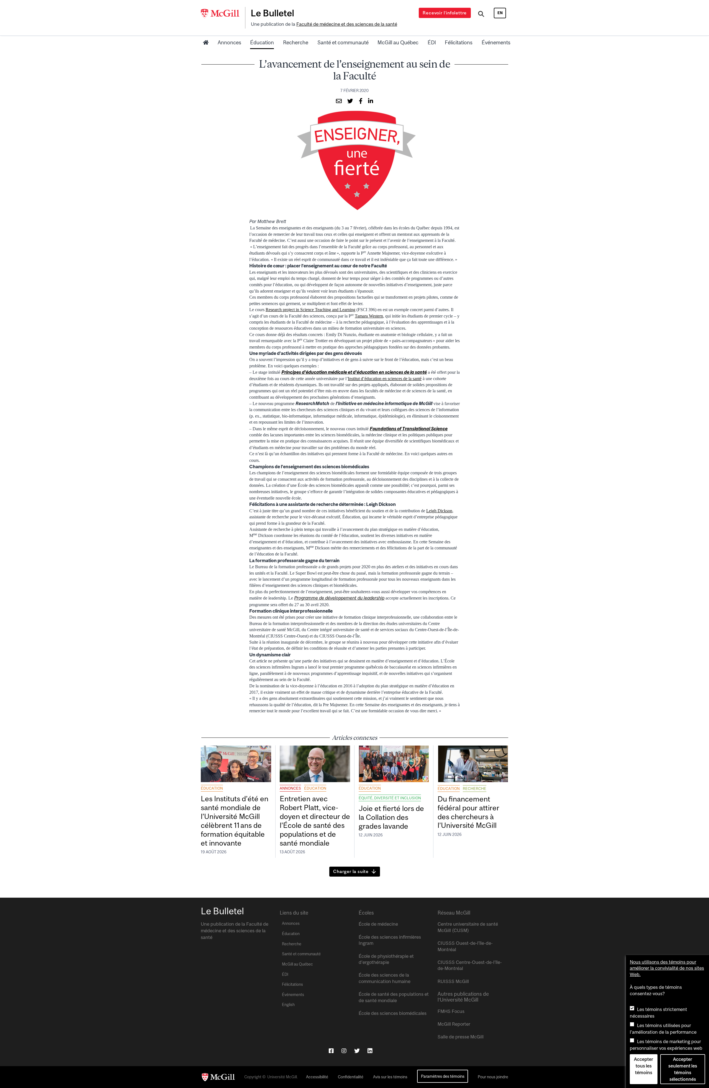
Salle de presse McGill (461, 1037)
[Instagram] (343, 1051)
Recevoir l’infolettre (445, 12)
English (288, 1004)
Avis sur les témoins (390, 1077)
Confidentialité (350, 1077)
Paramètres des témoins (442, 1076)
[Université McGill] (223, 13)
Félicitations (458, 42)
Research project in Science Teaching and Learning (310, 309)
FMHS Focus (451, 1011)
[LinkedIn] (370, 1051)
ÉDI (432, 42)
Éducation (262, 42)
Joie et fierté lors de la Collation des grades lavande (391, 817)
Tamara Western (369, 316)
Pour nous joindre (493, 1077)
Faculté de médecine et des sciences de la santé (346, 24)
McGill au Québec (397, 42)
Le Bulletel (272, 13)
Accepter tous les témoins (643, 1065)
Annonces (229, 42)
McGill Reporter (454, 1024)
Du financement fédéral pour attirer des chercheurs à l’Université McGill (468, 812)
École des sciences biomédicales (393, 1013)
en (500, 13)
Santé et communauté (343, 42)
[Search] (481, 14)
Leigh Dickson (439, 510)
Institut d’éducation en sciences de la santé (385, 378)
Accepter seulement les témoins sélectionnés (682, 1069)
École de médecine (378, 924)
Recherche (295, 42)
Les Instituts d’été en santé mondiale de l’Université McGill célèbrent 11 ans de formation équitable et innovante (234, 820)
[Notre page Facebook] (331, 1051)
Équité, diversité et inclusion (390, 798)
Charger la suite (351, 871)
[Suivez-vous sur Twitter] (357, 1051)
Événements (496, 42)
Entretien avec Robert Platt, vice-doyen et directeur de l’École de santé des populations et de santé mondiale (315, 820)
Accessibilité (317, 1077)
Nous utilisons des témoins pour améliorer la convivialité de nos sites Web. (667, 968)
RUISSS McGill (453, 981)
